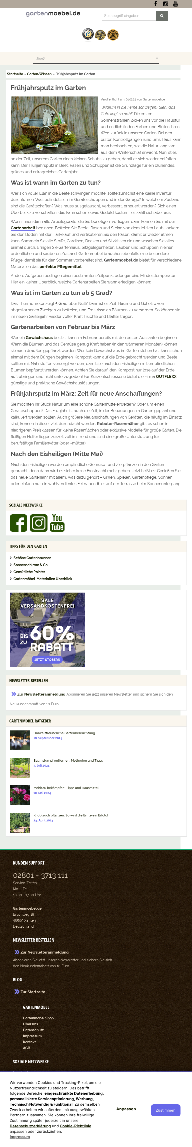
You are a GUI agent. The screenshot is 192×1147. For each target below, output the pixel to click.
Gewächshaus (39, 337)
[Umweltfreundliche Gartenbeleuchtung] (20, 740)
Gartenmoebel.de (27, 908)
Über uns (30, 1024)
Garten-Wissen (39, 74)
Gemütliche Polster (29, 572)
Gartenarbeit (23, 228)
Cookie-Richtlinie (75, 1126)
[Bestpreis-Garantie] (100, 35)
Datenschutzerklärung (30, 1126)
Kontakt (29, 1042)
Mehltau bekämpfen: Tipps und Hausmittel (66, 788)
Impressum (32, 1036)
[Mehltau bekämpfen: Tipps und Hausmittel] (20, 795)
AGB (26, 1048)
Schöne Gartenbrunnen (32, 558)
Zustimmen (166, 1110)
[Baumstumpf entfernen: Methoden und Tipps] (20, 768)
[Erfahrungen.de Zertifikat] (88, 35)
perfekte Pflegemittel (61, 266)
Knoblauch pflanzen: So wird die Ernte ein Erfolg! (71, 815)
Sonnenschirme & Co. (31, 565)
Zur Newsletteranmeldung (41, 694)
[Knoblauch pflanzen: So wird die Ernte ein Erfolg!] (20, 822)
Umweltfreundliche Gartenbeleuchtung (64, 733)
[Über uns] (113, 35)
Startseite (15, 74)
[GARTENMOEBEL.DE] (53, 13)
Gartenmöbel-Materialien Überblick (43, 579)
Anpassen (126, 1108)
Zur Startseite (32, 992)
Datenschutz (33, 1030)
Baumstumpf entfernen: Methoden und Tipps (68, 760)
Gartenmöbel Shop (38, 1018)
